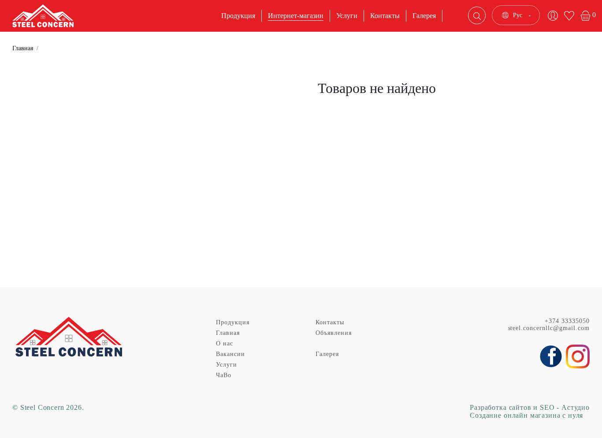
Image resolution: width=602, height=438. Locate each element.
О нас (224, 343)
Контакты (385, 15)
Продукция (238, 15)
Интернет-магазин (295, 15)
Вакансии (230, 354)
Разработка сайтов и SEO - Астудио (530, 407)
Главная (22, 48)
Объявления (334, 333)
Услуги (346, 15)
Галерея (424, 15)
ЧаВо (223, 375)
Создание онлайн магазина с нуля (526, 415)
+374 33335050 (567, 321)
